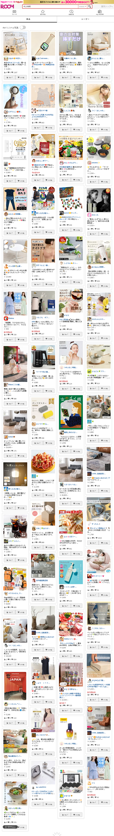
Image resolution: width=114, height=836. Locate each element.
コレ (10, 77)
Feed (14, 12)
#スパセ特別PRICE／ (97, 685)
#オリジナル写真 (38, 115)
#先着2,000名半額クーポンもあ (98, 686)
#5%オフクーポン (14, 63)
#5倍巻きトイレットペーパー (70, 694)
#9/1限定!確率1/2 (66, 167)
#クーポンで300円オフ (40, 791)
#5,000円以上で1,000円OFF (42, 116)
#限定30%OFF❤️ (40, 165)
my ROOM (100, 12)
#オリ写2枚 (64, 320)
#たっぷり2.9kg (67, 643)
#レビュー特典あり (98, 528)
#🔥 (61, 694)
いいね (22, 77)
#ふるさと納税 (68, 694)
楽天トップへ (107, 6)
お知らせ (71, 12)
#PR (33, 322)
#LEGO (68, 217)
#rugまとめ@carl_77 (102, 478)
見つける (43, 12)
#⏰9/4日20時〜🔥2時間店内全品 (43, 65)
